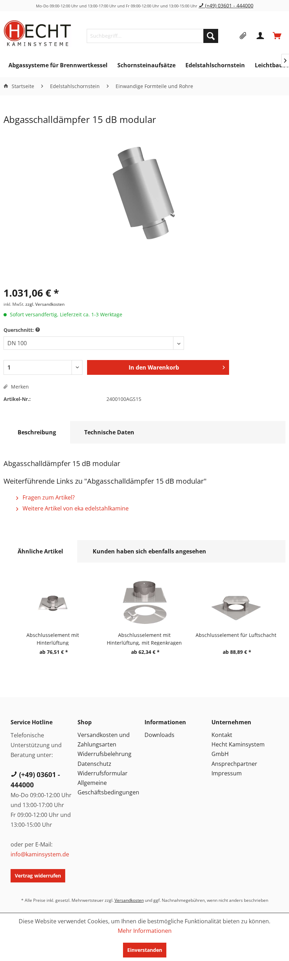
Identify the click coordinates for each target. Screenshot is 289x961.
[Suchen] (210, 36)
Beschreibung (37, 432)
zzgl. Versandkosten (44, 304)
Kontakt (221, 735)
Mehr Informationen (145, 931)
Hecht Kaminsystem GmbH (238, 749)
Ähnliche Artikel (40, 551)
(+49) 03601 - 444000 (228, 5)
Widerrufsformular (103, 773)
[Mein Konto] (260, 36)
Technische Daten (109, 432)
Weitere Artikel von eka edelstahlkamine (75, 508)
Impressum (226, 773)
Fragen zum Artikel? (48, 497)
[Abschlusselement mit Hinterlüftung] (52, 603)
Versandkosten (129, 900)
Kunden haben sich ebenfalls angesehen (149, 551)
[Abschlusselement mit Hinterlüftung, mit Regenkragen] (144, 603)
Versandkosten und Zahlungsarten (104, 739)
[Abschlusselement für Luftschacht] (236, 603)
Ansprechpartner (234, 764)
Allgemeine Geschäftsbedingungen (108, 787)
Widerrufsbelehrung (104, 754)
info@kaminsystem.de (40, 854)
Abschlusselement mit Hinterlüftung (52, 638)
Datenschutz (94, 764)
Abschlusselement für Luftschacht (236, 635)
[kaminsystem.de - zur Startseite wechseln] (38, 34)
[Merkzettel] (243, 36)
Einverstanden (144, 950)
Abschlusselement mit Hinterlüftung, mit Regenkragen (144, 638)
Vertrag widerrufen (38, 875)
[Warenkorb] (278, 36)
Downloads (159, 735)
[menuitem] (152, 36)
